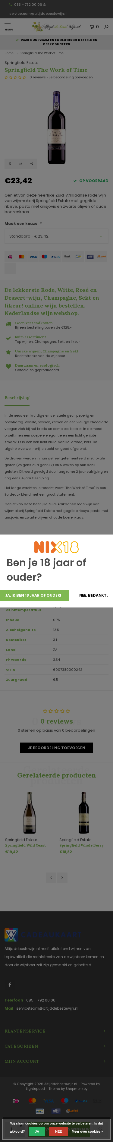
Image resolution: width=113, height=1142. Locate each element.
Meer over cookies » (87, 1131)
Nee (58, 1131)
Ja (37, 1131)
